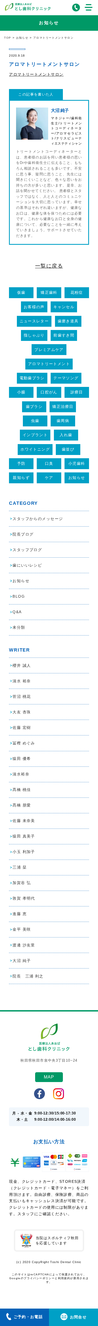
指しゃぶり (34, 335)
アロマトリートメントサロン (36, 74)
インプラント (35, 435)
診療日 (77, 392)
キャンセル (63, 307)
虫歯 (35, 420)
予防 (21, 463)
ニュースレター (34, 321)
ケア (49, 477)
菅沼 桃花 (22, 696)
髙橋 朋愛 (22, 805)
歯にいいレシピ (27, 565)
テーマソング (65, 378)
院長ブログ (23, 534)
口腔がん (49, 392)
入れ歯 (66, 435)
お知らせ (22, 37)
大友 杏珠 (22, 712)
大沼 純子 (22, 960)
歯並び (68, 449)
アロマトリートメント (49, 364)
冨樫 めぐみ (24, 743)
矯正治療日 (62, 406)
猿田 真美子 (24, 836)
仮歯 (21, 292)
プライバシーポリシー (39, 1278)
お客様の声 (34, 307)
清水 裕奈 (22, 681)
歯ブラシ (34, 406)
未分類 (19, 627)
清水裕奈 (21, 774)
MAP (49, 1077)
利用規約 (64, 1278)
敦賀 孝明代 (24, 898)
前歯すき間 (63, 335)
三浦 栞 (20, 867)
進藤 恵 (20, 914)
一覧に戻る (49, 266)
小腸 (21, 392)
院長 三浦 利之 (28, 976)
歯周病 (63, 420)
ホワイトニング (35, 449)
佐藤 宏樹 (22, 727)
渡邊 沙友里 (24, 945)
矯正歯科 (49, 292)
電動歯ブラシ (32, 378)
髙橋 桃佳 (22, 789)
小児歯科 (76, 463)
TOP (7, 37)
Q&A (17, 612)
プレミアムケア (49, 349)
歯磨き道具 (68, 321)
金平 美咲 (22, 929)
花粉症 (77, 292)
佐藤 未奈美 (24, 820)
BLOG (19, 596)
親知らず (21, 477)
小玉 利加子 (24, 852)
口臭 (49, 463)
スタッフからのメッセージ (38, 519)
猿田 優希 (22, 758)
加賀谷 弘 (22, 883)
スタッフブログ (27, 550)
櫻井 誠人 (22, 665)
